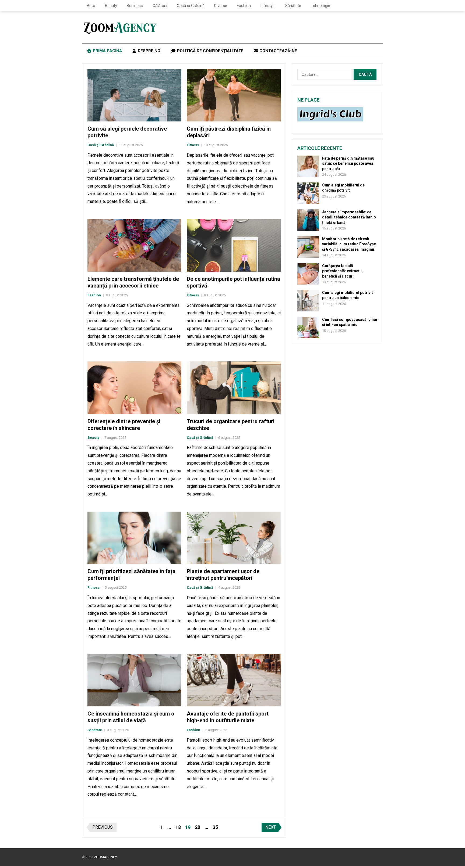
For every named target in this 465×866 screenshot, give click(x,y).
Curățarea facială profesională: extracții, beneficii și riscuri (342, 271)
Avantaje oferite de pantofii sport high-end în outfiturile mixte (228, 717)
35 (215, 827)
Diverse (220, 5)
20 (197, 827)
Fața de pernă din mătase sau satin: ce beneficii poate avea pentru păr (348, 163)
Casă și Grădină (191, 5)
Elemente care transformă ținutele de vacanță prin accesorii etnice (133, 282)
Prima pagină (107, 50)
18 (178, 827)
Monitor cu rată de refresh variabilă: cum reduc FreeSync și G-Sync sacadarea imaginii (349, 244)
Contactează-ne (277, 50)
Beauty (111, 5)
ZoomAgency (105, 857)
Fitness (193, 145)
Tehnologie (320, 5)
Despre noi (149, 50)
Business (135, 5)
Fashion (244, 5)
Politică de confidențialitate (210, 50)
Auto (91, 5)
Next (270, 827)
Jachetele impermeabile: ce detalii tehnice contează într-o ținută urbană (349, 217)
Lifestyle (268, 5)
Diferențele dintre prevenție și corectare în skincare (123, 424)
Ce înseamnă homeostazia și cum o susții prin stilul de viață (130, 717)
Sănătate (293, 5)
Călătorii (160, 5)
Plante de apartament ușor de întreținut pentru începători (223, 574)
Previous (102, 827)
